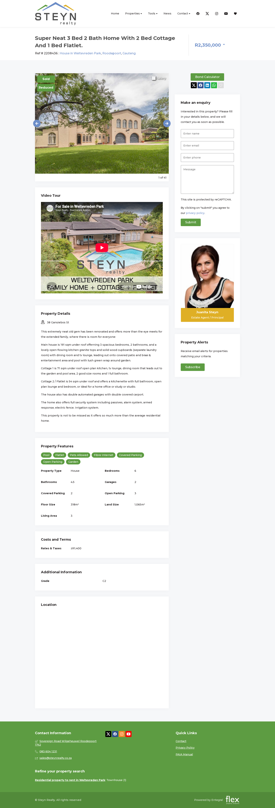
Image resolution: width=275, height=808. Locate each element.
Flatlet (59, 455)
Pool (46, 455)
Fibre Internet (103, 455)
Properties (132, 13)
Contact (183, 13)
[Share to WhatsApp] (214, 85)
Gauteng (129, 53)
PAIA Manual (184, 754)
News (167, 13)
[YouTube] (226, 13)
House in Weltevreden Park (80, 53)
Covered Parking (130, 455)
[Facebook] (198, 13)
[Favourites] (235, 13)
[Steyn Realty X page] (108, 734)
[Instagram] (216, 13)
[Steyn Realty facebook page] (115, 734)
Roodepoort (111, 53)
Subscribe (192, 367)
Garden (73, 461)
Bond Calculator (207, 77)
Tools (152, 13)
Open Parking (52, 461)
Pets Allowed (79, 455)
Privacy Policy (185, 747)
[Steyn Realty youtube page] (129, 734)
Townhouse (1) (116, 780)
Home (115, 13)
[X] (207, 13)
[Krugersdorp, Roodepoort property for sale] (55, 13)
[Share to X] (194, 85)
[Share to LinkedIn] (207, 85)
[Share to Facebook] (201, 85)
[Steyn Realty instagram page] (122, 734)
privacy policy (195, 213)
